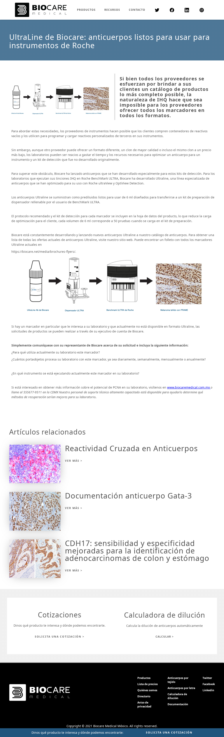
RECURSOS (112, 10)
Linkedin (208, 690)
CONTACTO (137, 10)
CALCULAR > (165, 636)
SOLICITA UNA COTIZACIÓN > (59, 636)
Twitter (207, 678)
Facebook (209, 684)
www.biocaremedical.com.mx (189, 387)
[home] (41, 10)
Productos (143, 678)
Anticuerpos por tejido (178, 680)
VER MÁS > (73, 461)
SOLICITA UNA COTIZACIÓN (169, 732)
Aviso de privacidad (144, 704)
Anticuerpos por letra (181, 688)
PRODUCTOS (86, 10)
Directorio (143, 696)
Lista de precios (147, 684)
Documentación (178, 704)
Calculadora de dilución (177, 696)
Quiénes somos (147, 690)
